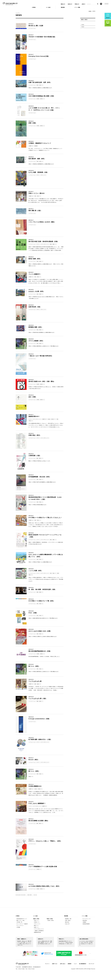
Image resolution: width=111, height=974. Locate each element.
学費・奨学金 (67, 920)
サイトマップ (91, 963)
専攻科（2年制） (50, 918)
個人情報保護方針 (82, 963)
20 (30, 894)
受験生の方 (63, 4)
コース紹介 (48, 7)
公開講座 (84, 922)
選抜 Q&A (67, 922)
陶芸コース (36, 925)
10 (28, 894)
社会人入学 (67, 923)
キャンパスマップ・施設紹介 (22, 923)
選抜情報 (63, 7)
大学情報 (18, 927)
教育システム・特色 (20, 920)
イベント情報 (77, 7)
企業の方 (83, 4)
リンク (75, 963)
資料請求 (108, 17)
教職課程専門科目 (37, 932)
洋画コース (36, 920)
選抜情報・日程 (68, 918)
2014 (83, 26)
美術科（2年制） (36, 918)
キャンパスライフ (20, 925)
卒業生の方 (77, 4)
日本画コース (36, 922)
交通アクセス (54, 963)
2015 (83, 24)
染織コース (36, 927)
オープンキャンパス (87, 918)
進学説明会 (85, 920)
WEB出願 (108, 24)
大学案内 (34, 7)
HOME (90, 11)
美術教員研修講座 (86, 923)
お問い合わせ (62, 963)
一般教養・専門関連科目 (39, 930)
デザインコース (37, 923)
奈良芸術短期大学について (22, 918)
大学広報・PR (19, 922)
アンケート (47, 963)
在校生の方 (70, 4)
